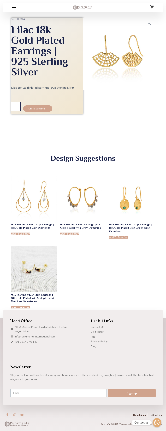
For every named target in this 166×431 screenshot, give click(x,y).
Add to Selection (36, 108)
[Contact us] (157, 422)
